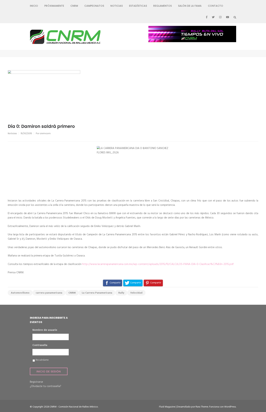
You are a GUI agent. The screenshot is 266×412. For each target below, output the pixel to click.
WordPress (230, 407)
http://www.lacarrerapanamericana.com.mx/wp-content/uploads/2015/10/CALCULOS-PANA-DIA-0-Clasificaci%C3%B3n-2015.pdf (158, 264)
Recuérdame (42, 360)
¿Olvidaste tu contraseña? (45, 386)
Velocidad (136, 293)
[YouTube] (227, 17)
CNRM (74, 6)
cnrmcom (45, 133)
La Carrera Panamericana (97, 293)
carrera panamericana (49, 293)
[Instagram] (220, 17)
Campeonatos (94, 6)
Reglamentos (162, 6)
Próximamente (54, 6)
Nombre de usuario (44, 330)
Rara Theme (202, 407)
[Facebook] (206, 17)
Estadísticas (138, 6)
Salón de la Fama (190, 6)
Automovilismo (20, 293)
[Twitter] (213, 17)
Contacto (215, 6)
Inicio (34, 6)
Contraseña (39, 345)
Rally (121, 293)
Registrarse (36, 382)
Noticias (116, 6)
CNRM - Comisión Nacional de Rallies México (74, 407)
